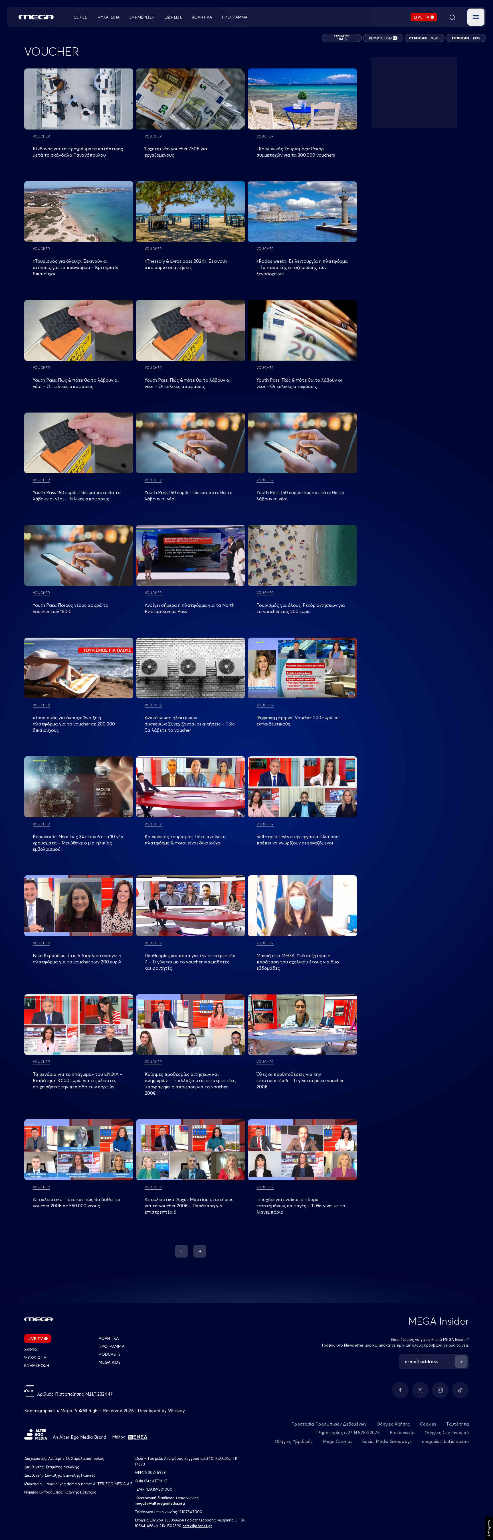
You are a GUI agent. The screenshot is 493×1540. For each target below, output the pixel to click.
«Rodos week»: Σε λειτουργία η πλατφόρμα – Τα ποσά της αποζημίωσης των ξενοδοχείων (302, 267)
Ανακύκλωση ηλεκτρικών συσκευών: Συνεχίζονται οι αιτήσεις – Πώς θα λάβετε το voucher (190, 724)
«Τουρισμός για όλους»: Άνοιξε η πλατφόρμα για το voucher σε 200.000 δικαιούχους (74, 724)
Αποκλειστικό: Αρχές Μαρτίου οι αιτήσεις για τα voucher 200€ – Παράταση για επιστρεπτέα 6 (189, 1206)
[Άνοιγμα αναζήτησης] (452, 17)
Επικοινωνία (402, 1432)
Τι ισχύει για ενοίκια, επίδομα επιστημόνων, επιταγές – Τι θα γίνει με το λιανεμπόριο (300, 1206)
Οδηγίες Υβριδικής (294, 1441)
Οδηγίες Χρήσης (393, 1424)
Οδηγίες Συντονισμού (447, 1432)
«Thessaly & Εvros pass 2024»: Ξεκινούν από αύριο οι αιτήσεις (186, 264)
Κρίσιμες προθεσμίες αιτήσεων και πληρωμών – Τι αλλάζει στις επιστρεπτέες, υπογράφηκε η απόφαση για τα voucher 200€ (190, 1083)
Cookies (428, 1424)
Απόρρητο (489, 1528)
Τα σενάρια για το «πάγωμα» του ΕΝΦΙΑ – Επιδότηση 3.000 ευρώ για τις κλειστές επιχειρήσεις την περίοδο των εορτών (77, 1080)
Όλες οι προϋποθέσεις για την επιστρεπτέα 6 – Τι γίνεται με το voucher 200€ (300, 1080)
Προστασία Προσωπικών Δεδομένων (329, 1424)
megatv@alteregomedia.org (160, 1503)
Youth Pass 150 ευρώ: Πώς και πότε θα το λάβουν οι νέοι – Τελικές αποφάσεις (77, 496)
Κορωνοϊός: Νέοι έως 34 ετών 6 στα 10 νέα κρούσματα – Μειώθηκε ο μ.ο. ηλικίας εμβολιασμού (78, 843)
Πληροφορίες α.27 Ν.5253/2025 (347, 1432)
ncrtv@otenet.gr (197, 1525)
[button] (475, 17)
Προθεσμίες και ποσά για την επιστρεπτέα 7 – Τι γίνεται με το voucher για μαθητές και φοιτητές (190, 962)
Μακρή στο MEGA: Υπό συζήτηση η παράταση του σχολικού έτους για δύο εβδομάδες (297, 962)
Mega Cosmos (337, 1441)
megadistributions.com (445, 1441)
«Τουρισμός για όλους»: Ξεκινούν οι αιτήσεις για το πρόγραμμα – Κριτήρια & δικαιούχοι (75, 267)
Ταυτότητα (457, 1424)
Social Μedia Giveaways (387, 1441)
